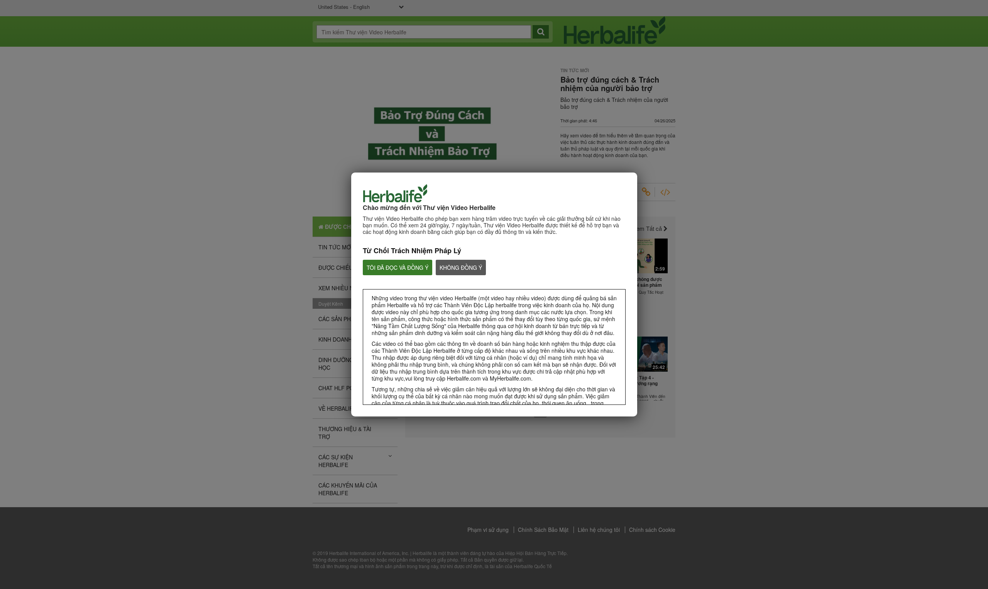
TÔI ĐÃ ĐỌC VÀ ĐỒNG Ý (397, 267)
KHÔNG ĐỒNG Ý (461, 267)
